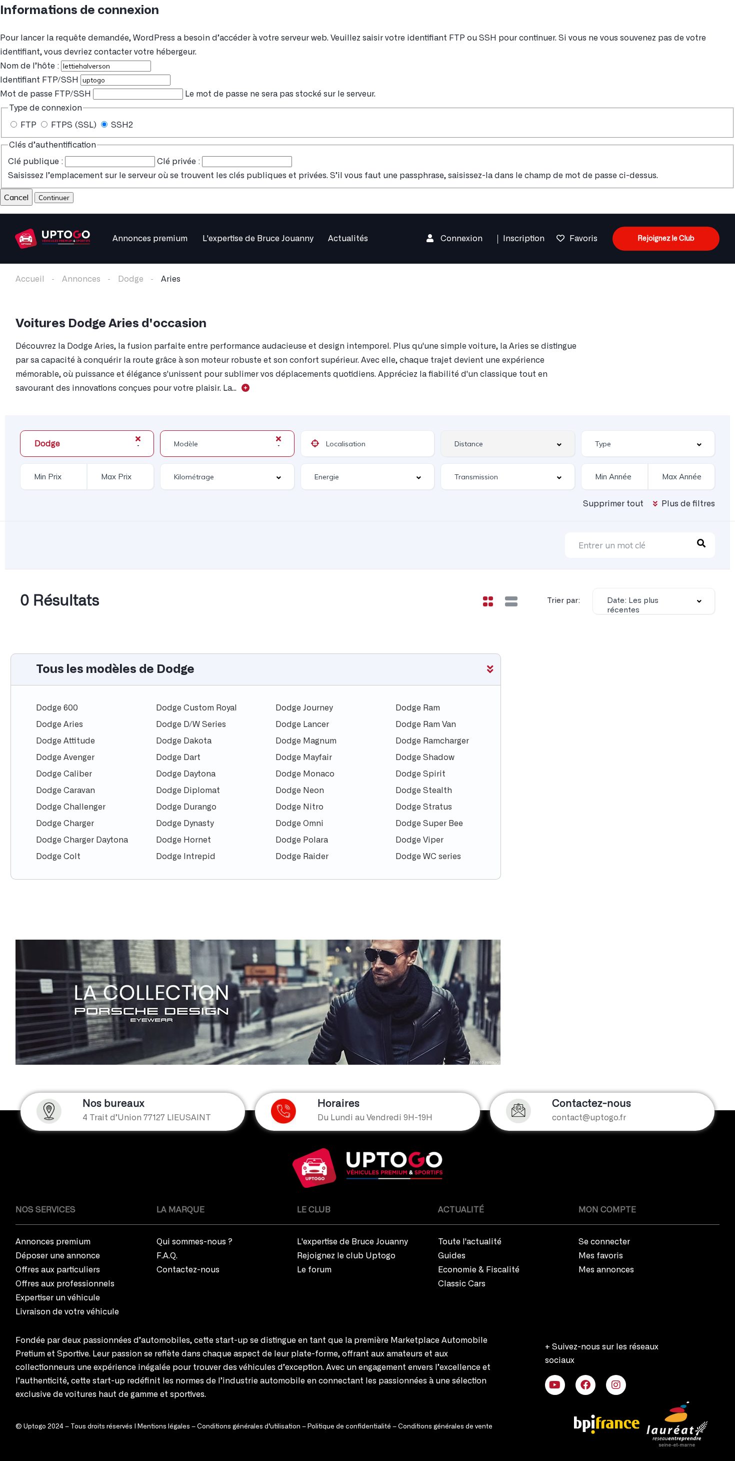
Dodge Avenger (65, 758)
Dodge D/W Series (191, 724)
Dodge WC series (428, 857)
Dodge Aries (59, 724)
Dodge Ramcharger (432, 741)
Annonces (81, 279)
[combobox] (87, 443)
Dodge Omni (300, 824)
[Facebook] (586, 1385)
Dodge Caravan (65, 791)
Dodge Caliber (64, 774)
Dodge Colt (58, 857)
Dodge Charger (65, 824)
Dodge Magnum (306, 741)
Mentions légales (164, 1426)
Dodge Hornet (183, 840)
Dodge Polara (302, 840)
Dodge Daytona (186, 774)
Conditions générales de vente (445, 1426)
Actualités (348, 239)
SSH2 (121, 125)
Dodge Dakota (184, 741)
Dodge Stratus (424, 807)
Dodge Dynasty (185, 824)
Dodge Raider (302, 857)
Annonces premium (150, 239)
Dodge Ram (418, 708)
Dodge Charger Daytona (82, 840)
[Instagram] (616, 1385)
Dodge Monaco (305, 774)
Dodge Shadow (425, 758)
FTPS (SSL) (73, 125)
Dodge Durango (186, 807)
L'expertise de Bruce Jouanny (257, 239)
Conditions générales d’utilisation (248, 1426)
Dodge (131, 279)
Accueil (30, 279)
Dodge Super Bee (429, 824)
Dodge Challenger (71, 807)
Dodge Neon (300, 791)
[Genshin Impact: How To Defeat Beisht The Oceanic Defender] (52, 237)
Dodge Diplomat (188, 791)
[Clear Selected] (138, 438)
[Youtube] (555, 1385)
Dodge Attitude (65, 741)
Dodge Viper (420, 840)
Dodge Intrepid (186, 857)
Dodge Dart (178, 758)
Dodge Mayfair (304, 758)
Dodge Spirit (421, 774)
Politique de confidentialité (349, 1426)
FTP (28, 125)
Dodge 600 (57, 708)
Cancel (16, 197)
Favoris (584, 239)
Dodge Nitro (300, 807)
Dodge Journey (304, 708)
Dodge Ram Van (426, 724)
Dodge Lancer (302, 724)
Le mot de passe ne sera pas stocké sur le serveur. (188, 94)
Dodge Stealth (424, 791)
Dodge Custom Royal (196, 708)
